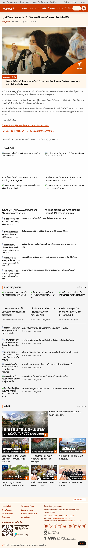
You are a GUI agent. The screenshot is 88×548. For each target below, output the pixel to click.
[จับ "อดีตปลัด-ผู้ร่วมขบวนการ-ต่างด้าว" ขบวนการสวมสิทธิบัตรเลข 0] (11, 392)
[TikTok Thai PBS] (75, 526)
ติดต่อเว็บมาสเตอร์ (27, 510)
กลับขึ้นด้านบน (78, 500)
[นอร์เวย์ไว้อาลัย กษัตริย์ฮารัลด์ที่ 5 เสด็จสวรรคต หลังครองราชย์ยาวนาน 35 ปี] (11, 248)
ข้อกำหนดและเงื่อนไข (27, 506)
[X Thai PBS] (50, 526)
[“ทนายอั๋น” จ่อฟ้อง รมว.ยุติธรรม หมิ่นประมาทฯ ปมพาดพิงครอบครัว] (11, 368)
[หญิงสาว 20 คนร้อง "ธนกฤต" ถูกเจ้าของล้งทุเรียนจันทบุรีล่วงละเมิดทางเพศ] (11, 356)
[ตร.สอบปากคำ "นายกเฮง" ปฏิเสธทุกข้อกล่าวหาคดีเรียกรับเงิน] (11, 331)
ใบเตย (43, 139)
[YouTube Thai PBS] (70, 526)
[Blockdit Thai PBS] (79, 526)
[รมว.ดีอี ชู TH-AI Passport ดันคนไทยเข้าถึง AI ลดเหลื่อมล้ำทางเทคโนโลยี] (22, 195)
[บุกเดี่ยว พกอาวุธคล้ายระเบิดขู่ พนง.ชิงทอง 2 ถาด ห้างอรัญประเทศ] (72, 298)
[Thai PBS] (9, 8)
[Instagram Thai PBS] (55, 526)
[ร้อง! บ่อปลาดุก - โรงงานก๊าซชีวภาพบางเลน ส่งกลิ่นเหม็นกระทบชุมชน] (44, 445)
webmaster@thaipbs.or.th (61, 518)
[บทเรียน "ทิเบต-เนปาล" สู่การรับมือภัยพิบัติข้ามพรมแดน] (25, 424)
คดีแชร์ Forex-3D (21, 139)
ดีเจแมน (52, 139)
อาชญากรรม (6, 22)
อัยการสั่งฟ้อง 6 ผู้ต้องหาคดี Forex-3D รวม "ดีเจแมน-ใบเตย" (25, 125)
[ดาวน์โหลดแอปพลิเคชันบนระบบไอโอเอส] (21, 528)
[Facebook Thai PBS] (46, 526)
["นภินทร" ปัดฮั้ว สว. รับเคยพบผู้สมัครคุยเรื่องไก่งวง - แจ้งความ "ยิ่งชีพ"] (11, 274)
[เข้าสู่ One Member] (83, 8)
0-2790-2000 (52, 516)
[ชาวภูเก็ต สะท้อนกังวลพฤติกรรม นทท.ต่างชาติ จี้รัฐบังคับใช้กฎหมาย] (22, 163)
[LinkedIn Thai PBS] (84, 526)
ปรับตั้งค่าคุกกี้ (25, 517)
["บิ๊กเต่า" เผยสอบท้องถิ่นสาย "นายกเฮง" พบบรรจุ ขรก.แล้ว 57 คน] (44, 298)
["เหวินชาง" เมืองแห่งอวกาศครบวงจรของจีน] (72, 445)
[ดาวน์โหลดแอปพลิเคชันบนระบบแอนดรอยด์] (21, 534)
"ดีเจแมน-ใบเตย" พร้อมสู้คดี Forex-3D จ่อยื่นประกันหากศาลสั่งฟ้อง (28, 131)
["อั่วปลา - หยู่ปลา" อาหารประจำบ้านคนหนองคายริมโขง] (15, 472)
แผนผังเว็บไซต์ (6, 506)
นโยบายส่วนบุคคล (7, 514)
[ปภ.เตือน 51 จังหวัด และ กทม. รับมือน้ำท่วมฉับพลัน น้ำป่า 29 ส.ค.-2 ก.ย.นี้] (65, 163)
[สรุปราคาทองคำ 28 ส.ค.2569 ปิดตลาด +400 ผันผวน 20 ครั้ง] (11, 235)
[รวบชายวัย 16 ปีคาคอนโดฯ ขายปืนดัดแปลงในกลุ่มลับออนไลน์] (11, 380)
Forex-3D (34, 139)
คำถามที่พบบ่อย (7, 510)
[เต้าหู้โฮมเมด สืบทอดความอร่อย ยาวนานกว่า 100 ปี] (44, 472)
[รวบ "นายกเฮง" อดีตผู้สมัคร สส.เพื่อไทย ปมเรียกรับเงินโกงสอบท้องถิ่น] (11, 344)
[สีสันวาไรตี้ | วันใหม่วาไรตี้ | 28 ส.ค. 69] (72, 472)
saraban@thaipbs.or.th (73, 521)
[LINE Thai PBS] (65, 526)
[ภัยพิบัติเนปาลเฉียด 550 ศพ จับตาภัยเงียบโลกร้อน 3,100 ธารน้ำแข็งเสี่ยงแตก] (65, 195)
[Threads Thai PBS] (60, 526)
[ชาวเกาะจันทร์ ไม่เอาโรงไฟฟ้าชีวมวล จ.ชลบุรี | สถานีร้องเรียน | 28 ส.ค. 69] (15, 445)
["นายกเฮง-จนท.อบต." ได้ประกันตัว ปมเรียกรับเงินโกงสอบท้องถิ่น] (15, 298)
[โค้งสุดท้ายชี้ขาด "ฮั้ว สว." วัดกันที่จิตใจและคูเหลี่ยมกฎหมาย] (11, 222)
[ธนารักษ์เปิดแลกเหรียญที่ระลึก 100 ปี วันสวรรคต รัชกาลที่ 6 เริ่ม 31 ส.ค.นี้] (11, 261)
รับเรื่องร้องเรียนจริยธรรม (29, 514)
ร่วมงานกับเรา (6, 517)
